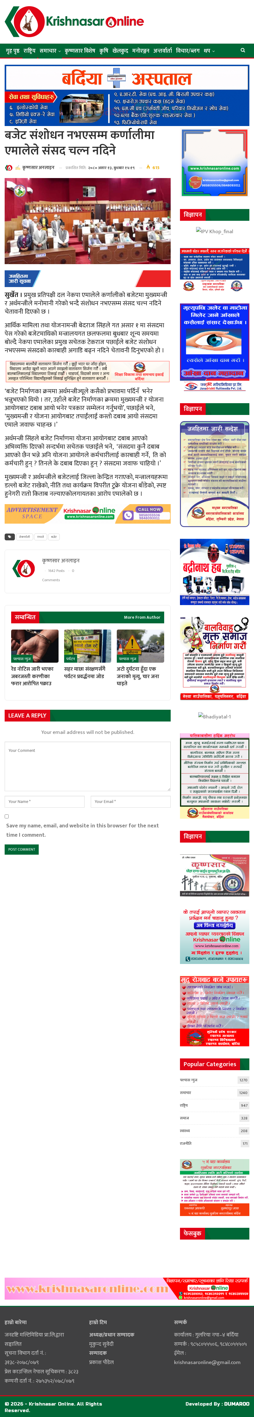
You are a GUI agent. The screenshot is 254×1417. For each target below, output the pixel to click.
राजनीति (185, 1143)
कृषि (103, 51)
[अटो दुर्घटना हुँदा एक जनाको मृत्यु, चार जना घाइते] (140, 646)
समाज (184, 1118)
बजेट (54, 536)
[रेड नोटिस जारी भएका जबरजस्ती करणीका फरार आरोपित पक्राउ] (35, 646)
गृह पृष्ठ (13, 51)
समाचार (48, 51)
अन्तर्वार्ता (162, 51)
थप (207, 51)
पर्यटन (70, 659)
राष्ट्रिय (30, 51)
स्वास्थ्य (185, 1130)
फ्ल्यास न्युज (22, 659)
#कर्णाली (24, 536)
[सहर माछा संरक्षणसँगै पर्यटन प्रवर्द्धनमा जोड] (88, 646)
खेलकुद (120, 51)
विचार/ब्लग (188, 51)
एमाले (40, 536)
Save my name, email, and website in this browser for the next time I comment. (82, 830)
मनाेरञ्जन (140, 51)
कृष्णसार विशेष (80, 51)
